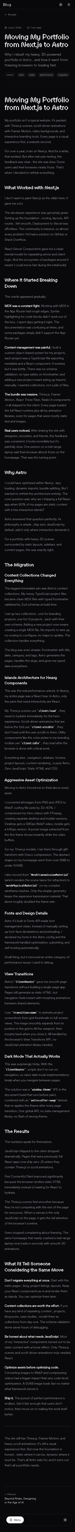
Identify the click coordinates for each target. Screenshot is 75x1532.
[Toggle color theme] (65, 1519)
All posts (12, 14)
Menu (17, 1519)
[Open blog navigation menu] (69, 5)
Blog (7, 5)
